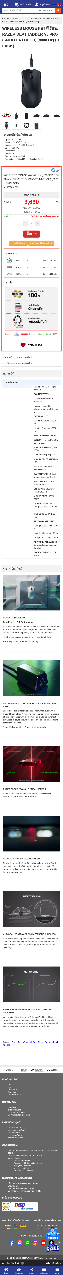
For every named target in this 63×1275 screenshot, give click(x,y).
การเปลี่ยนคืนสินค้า (15, 1135)
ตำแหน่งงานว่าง (14, 1110)
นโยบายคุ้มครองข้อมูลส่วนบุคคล (21, 1188)
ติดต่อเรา (12, 1092)
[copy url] (57, 170)
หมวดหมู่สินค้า (45, 10)
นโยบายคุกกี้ (13, 1186)
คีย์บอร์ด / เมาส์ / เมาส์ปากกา (24, 19)
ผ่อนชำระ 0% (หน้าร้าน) (41, 243)
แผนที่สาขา (12, 1107)
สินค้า (10, 1084)
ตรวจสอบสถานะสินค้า (16, 1130)
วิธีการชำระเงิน (14, 1132)
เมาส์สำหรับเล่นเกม (47, 19)
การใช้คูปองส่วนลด (15, 1137)
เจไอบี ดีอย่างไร (14, 1094)
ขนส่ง (9, 282)
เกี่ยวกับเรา (12, 1089)
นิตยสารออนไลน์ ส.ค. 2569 (19, 1115)
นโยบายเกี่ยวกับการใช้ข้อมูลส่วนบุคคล (23, 1183)
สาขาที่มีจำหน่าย (18, 243)
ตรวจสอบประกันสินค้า (16, 1112)
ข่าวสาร (11, 1087)
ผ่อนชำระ (11, 253)
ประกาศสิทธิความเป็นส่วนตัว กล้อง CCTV (24, 1191)
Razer (5, 21)
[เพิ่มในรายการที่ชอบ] (31, 345)
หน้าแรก (5, 19)
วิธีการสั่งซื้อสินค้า (15, 1127)
